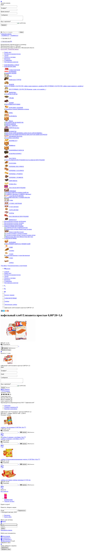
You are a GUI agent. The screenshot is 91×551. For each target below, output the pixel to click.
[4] (6, 394)
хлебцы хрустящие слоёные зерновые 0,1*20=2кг (16, 480)
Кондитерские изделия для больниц (15, 221)
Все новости (4, 491)
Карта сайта (7, 517)
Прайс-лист (7, 52)
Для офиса (4, 265)
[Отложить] (2, 435)
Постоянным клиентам (11, 62)
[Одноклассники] (6, 311)
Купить (3, 387)
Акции (6, 55)
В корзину (5, 348)
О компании (8, 60)
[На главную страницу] (5, 292)
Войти (3, 528)
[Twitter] (4, 311)
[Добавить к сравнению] (2, 434)
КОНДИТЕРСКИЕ (10, 66)
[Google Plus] (8, 311)
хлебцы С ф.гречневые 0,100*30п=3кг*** (13, 427)
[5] (8, 394)
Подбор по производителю (12, 54)
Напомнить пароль (6, 530)
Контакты (7, 58)
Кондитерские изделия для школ (14, 223)
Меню (17, 49)
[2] (3, 394)
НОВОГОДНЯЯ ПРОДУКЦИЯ (13, 226)
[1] (1, 394)
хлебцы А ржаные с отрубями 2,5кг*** (12, 438)
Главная (6, 271)
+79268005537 (5, 35)
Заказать (3, 25)
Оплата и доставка (10, 57)
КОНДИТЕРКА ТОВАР (11, 65)
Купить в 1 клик (6, 350)
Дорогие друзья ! (9, 501)
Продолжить (4, 547)
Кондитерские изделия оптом (13, 224)
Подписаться (21, 510)
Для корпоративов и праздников (17, 265)
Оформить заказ (5, 549)
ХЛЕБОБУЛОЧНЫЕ (10, 238)
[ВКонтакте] (2, 311)
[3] (5, 394)
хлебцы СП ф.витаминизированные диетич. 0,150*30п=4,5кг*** (20, 459)
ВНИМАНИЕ (8, 500)
